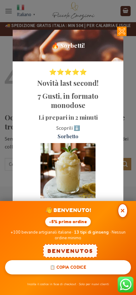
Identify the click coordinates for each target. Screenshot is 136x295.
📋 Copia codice (68, 267)
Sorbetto (68, 136)
